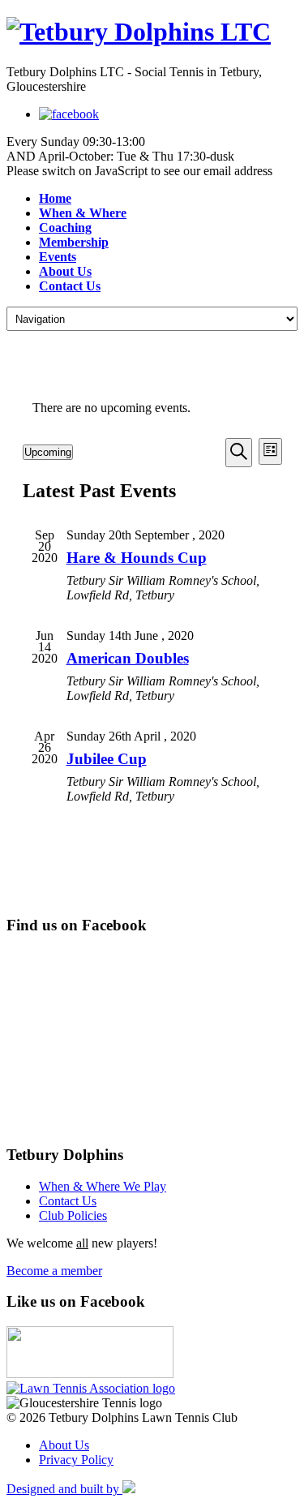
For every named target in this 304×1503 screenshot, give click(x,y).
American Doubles (127, 658)
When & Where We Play (102, 1186)
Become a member (54, 1271)
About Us (64, 1445)
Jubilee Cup (106, 758)
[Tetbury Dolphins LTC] (152, 32)
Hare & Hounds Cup (136, 557)
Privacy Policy (76, 1459)
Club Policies (73, 1215)
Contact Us (67, 1201)
